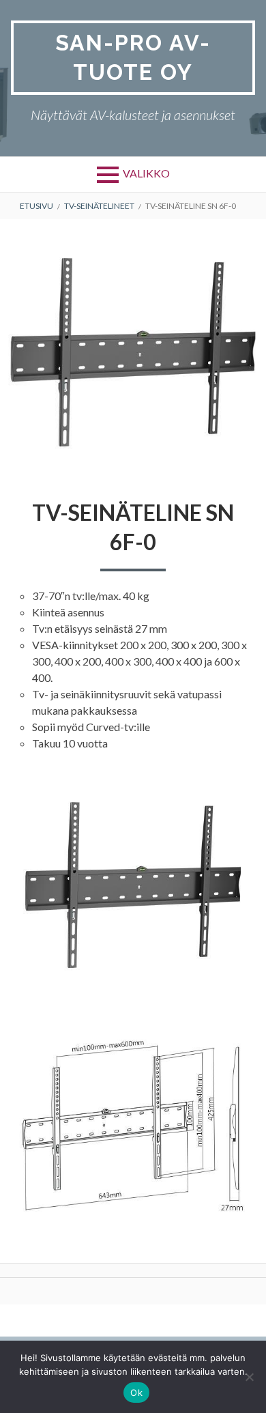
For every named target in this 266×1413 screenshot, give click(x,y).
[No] (249, 1377)
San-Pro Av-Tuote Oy (133, 57)
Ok (136, 1392)
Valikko (146, 173)
